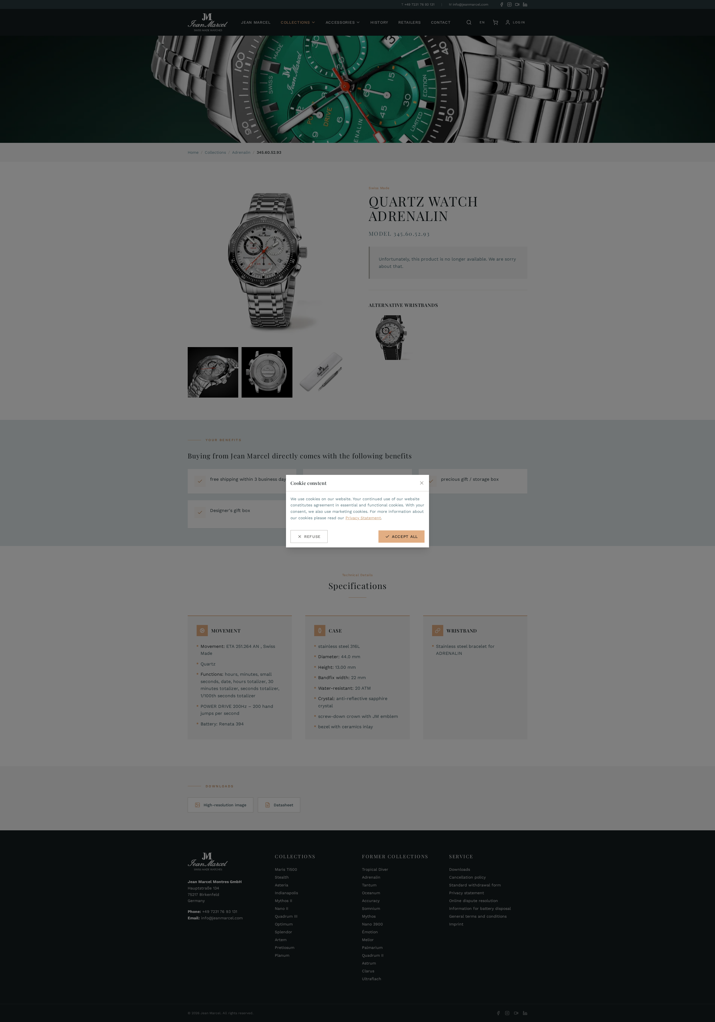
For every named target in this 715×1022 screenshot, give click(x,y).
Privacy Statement (363, 518)
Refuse (312, 536)
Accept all (405, 536)
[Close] (422, 483)
